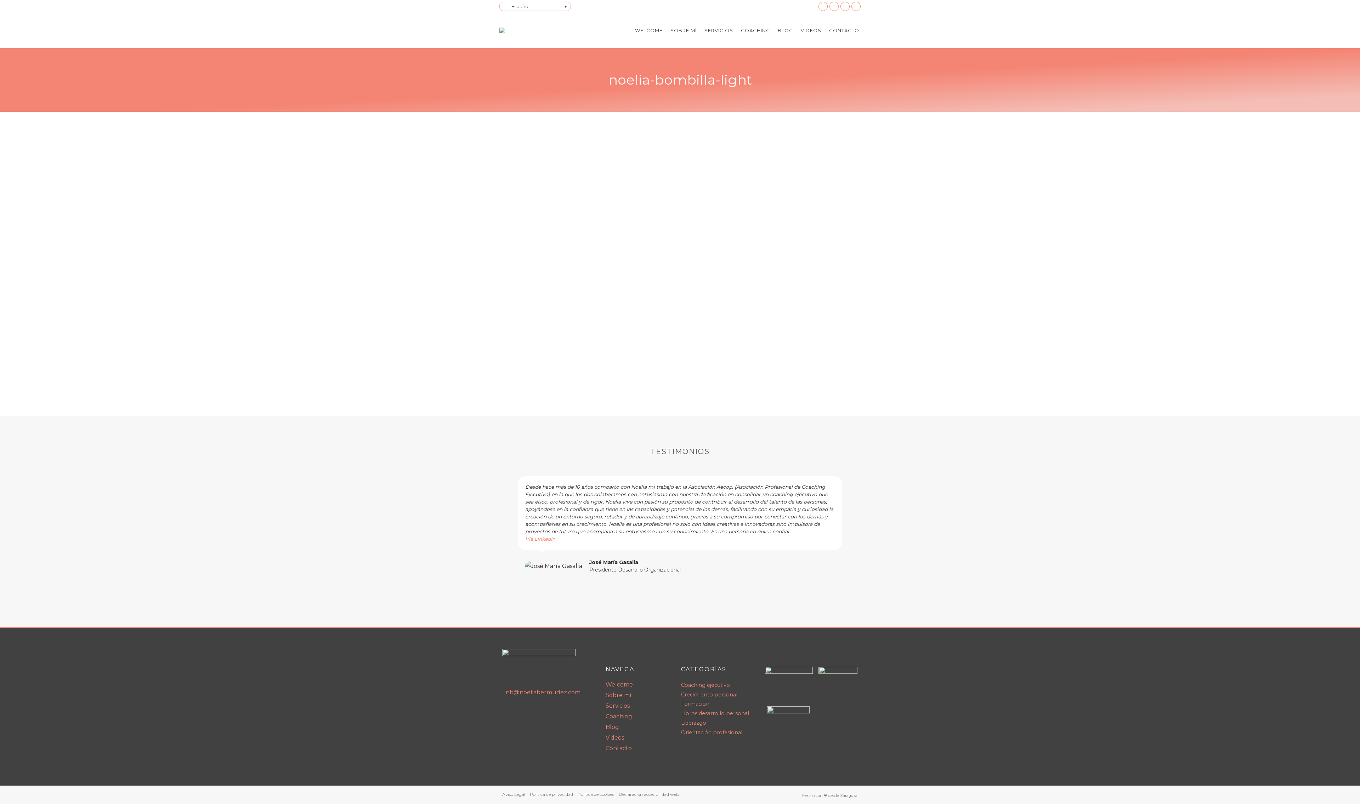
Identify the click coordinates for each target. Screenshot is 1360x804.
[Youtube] (524, 712)
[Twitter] (554, 712)
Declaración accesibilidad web (649, 794)
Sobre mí (618, 695)
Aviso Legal (513, 794)
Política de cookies (596, 794)
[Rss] (539, 712)
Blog (612, 727)
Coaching (619, 716)
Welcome (619, 684)
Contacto (619, 748)
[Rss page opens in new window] (845, 6)
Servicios (618, 705)
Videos (615, 737)
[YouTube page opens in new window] (834, 6)
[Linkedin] (509, 712)
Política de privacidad (551, 794)
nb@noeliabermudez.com (543, 692)
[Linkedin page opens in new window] (823, 6)
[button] (510, 525)
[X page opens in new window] (856, 6)
